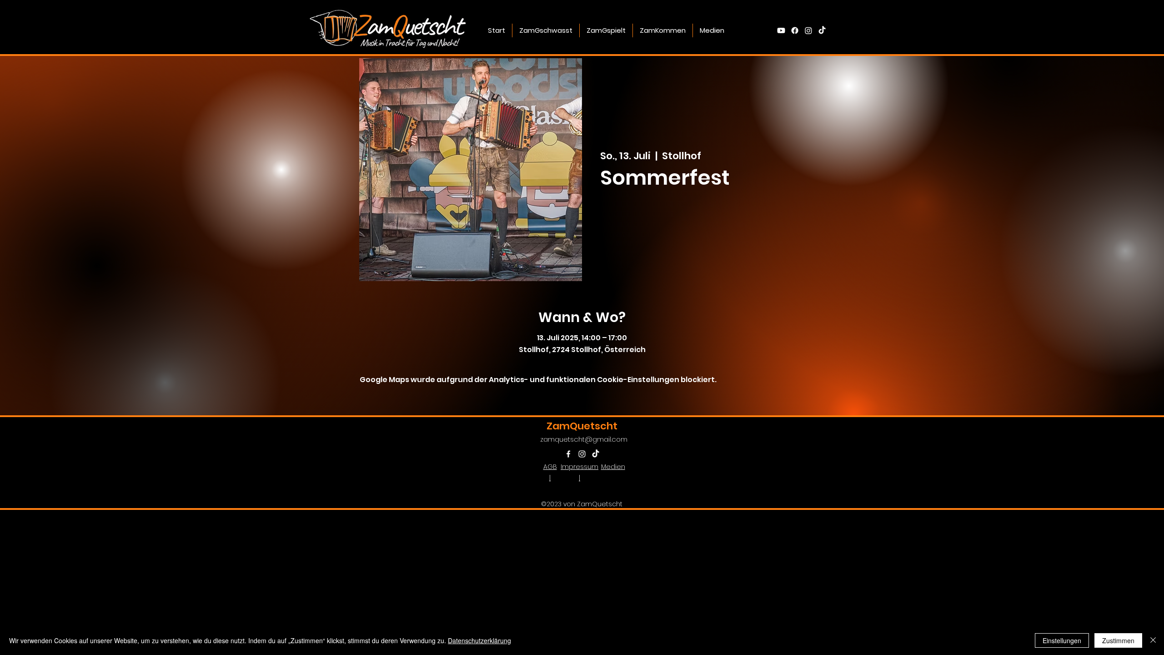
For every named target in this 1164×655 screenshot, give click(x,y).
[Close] (1153, 640)
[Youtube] (781, 30)
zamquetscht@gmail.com (583, 439)
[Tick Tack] (822, 30)
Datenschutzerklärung (479, 640)
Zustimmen (1118, 640)
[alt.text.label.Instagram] (808, 30)
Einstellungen (1062, 640)
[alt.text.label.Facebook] (794, 30)
